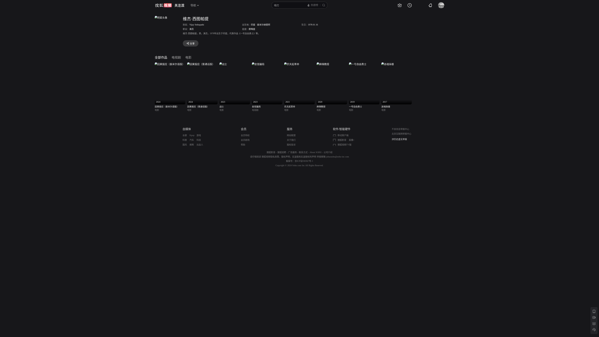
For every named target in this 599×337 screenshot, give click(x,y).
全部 (185, 135)
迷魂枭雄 (385, 106)
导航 (193, 5)
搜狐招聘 (281, 152)
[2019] (357, 64)
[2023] (223, 64)
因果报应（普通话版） (198, 106)
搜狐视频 (163, 5)
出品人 (200, 145)
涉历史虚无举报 (399, 139)
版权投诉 (291, 145)
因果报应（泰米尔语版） (167, 106)
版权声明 (285, 157)
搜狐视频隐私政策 (270, 157)
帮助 (243, 145)
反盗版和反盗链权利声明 (304, 157)
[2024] (170, 64)
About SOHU (316, 152)
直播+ (351, 140)
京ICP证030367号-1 (304, 161)
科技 (199, 140)
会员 (243, 129)
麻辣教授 (321, 106)
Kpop (192, 135)
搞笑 (192, 145)
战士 (221, 106)
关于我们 (291, 140)
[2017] (387, 64)
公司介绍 (328, 152)
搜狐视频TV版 (344, 145)
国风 (185, 145)
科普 (185, 140)
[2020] (323, 64)
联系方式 (303, 152)
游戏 (199, 135)
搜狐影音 (342, 140)
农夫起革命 (289, 106)
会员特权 (245, 135)
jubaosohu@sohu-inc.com (337, 157)
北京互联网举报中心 (401, 134)
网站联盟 (291, 135)
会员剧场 (245, 140)
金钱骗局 (256, 106)
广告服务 (292, 152)
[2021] (291, 64)
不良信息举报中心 (400, 129)
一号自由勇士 (355, 106)
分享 (192, 43)
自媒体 (187, 129)
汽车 (192, 140)
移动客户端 (343, 135)
